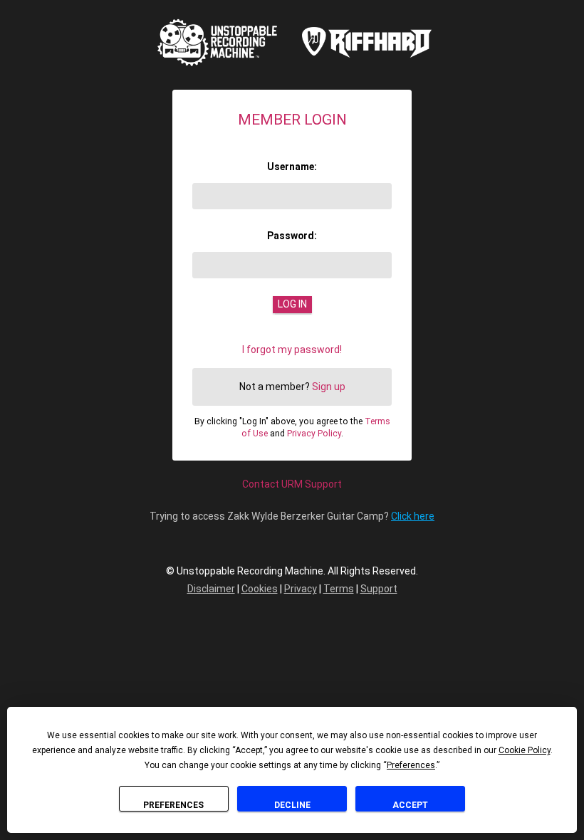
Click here (412, 516)
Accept (410, 805)
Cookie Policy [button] (525, 750)
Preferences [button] (411, 765)
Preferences (173, 805)
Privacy (300, 588)
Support (378, 588)
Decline (292, 805)
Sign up (328, 386)
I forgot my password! (292, 349)
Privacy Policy (314, 434)
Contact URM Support (292, 484)
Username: (292, 166)
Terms (338, 588)
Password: (292, 235)
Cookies (259, 588)
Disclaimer (211, 588)
